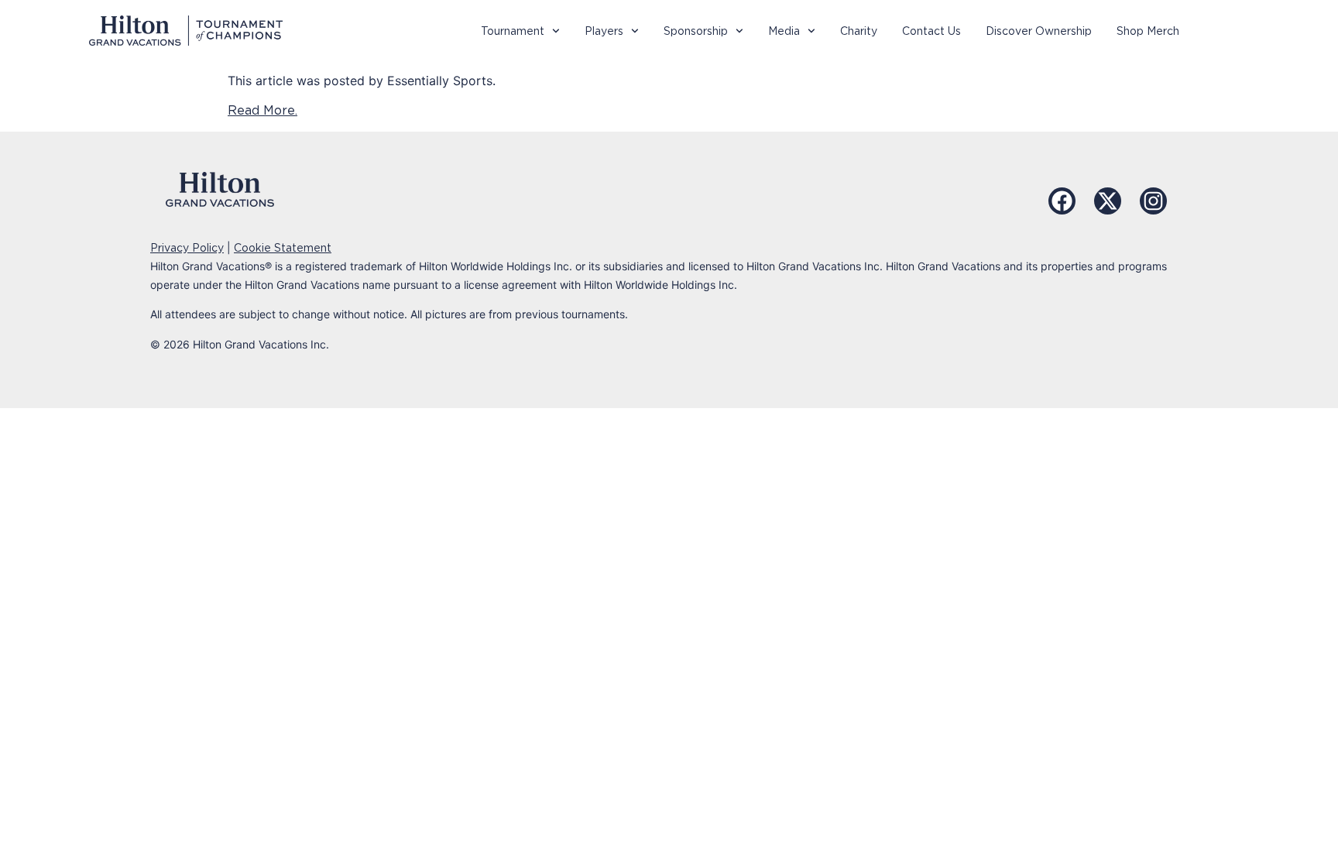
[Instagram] (1153, 201)
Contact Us (931, 31)
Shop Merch (1148, 31)
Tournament (512, 31)
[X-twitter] (1107, 201)
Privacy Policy (187, 248)
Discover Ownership (1039, 31)
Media (784, 31)
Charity (858, 31)
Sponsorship (696, 31)
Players (604, 31)
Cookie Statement (282, 248)
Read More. (262, 110)
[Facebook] (1062, 201)
